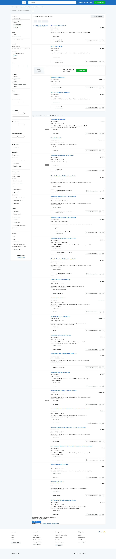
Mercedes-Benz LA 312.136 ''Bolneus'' (60, 372)
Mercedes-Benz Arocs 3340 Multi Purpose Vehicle (63, 175)
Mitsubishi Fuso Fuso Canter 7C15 (59, 464)
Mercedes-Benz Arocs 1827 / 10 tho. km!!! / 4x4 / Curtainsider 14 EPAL (68, 427)
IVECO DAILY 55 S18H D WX (58, 298)
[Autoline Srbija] (15, 2)
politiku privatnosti (47, 523)
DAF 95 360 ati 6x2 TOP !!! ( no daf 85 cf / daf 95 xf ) (63, 390)
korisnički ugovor (55, 523)
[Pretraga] (30, 2)
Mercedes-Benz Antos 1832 (58, 77)
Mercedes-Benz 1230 (56, 138)
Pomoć (12, 537)
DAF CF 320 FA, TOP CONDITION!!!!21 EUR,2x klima (64, 353)
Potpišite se (36, 521)
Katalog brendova (37, 544)
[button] (100, 41)
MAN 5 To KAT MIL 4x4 (56, 46)
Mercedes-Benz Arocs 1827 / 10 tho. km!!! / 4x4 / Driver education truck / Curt (70, 409)
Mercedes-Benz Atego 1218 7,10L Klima (61, 335)
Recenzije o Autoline (37, 542)
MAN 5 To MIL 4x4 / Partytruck (58, 25)
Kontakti (12, 539)
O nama (12, 535)
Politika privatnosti (37, 537)
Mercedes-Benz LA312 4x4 (57, 481)
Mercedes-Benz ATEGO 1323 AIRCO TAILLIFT (62, 155)
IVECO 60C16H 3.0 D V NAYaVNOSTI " (60, 316)
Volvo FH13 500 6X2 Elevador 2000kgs (60, 279)
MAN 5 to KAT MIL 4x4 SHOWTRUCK (60, 92)
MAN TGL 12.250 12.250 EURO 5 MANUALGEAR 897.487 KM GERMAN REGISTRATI (72, 446)
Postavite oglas (81, 70)
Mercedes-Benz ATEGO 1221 (58, 119)
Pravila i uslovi (36, 535)
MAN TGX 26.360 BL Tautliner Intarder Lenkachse (63, 500)
